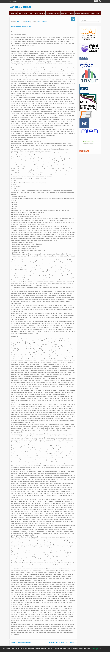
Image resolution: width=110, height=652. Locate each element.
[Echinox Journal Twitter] (100, 1)
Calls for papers (40, 13)
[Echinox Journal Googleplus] (95, 1)
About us (14, 13)
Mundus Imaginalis (41, 21)
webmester (27, 21)
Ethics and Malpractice (82, 13)
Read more (103, 649)
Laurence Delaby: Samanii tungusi (21, 26)
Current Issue (95, 13)
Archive (31, 13)
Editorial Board (22, 13)
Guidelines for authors (53, 13)
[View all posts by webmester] (31, 21)
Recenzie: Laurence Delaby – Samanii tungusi (61, 642)
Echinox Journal (20, 7)
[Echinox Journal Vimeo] (97, 1)
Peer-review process (67, 13)
